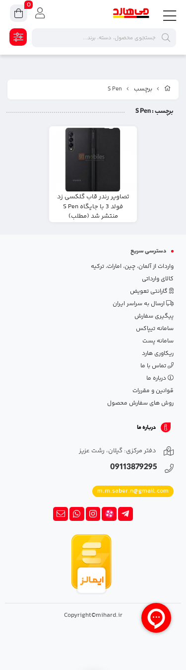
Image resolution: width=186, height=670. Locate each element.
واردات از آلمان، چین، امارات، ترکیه (132, 266)
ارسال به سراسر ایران (139, 304)
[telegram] (125, 514)
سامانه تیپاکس (155, 329)
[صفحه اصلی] (167, 89)
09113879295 (133, 468)
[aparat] (109, 514)
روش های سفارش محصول (140, 403)
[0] (18, 14)
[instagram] (93, 514)
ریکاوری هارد (158, 353)
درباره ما (157, 378)
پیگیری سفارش (154, 316)
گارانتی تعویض (149, 291)
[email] (60, 514)
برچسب (143, 89)
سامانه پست (158, 341)
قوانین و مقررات (153, 391)
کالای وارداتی (158, 279)
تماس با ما (154, 366)
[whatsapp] (76, 514)
